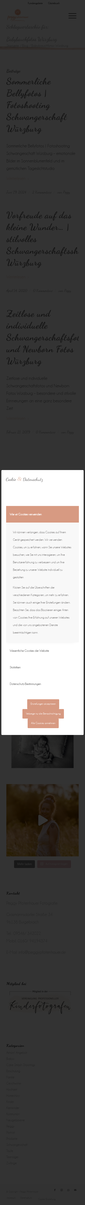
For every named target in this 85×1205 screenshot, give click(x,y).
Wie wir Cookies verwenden (26, 514)
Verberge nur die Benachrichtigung (43, 713)
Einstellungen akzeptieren (43, 703)
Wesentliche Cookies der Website (29, 650)
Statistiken (15, 667)
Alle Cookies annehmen (43, 723)
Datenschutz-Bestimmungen (25, 684)
